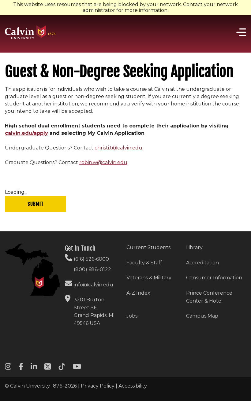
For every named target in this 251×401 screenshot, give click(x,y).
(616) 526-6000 (91, 259)
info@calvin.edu (93, 285)
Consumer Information (214, 278)
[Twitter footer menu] (47, 368)
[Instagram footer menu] (8, 368)
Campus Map (202, 316)
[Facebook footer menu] (21, 368)
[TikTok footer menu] (62, 368)
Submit (36, 204)
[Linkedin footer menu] (34, 368)
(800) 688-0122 (92, 269)
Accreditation (202, 263)
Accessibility (132, 386)
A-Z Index (138, 293)
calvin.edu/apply (26, 133)
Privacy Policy (97, 386)
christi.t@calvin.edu (118, 148)
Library (194, 247)
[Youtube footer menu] (77, 368)
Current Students (148, 247)
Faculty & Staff (144, 263)
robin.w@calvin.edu (103, 162)
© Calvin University (27, 386)
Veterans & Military (148, 278)
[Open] (240, 32)
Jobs (131, 316)
